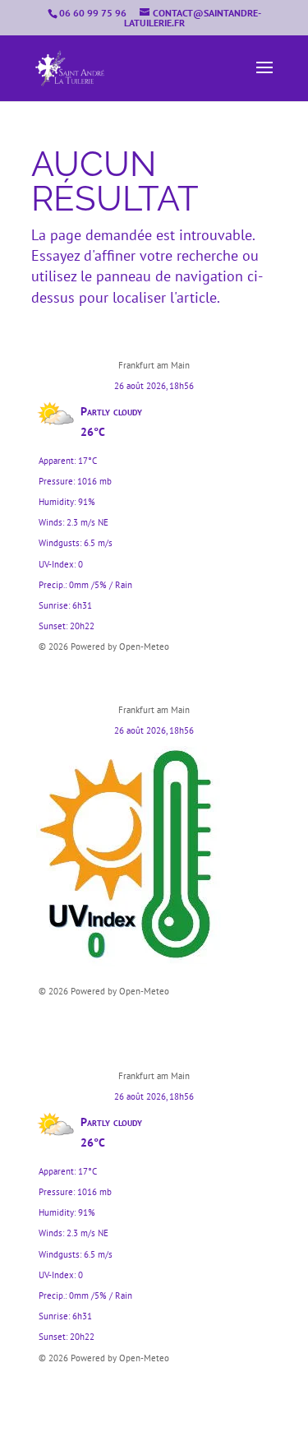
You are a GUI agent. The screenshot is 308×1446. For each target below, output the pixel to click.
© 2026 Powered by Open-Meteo (104, 646)
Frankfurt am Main (154, 365)
